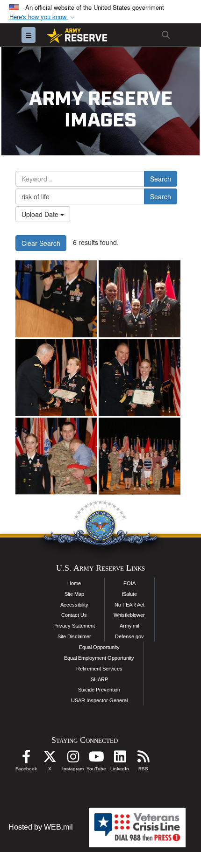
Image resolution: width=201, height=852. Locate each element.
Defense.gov (129, 636)
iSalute (129, 594)
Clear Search (41, 243)
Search (160, 178)
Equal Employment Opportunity (99, 658)
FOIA (129, 583)
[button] (43, 17)
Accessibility (74, 605)
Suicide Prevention (99, 689)
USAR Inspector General (99, 700)
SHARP (99, 679)
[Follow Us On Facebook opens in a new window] (26, 759)
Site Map (74, 594)
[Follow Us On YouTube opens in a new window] (96, 759)
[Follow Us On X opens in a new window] (49, 759)
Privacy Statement (74, 626)
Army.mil (129, 626)
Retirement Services (99, 668)
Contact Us (74, 615)
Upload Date (41, 214)
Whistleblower (129, 615)
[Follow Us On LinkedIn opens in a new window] (119, 759)
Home (74, 583)
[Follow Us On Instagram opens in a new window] (73, 759)
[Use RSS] (143, 759)
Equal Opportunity (99, 647)
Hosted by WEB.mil (40, 827)
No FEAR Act (129, 605)
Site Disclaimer (74, 636)
